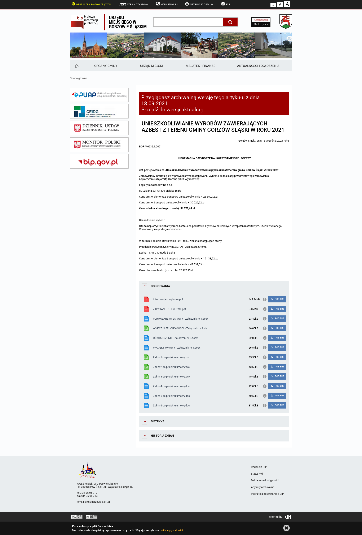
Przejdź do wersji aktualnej (172, 110)
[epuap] (99, 95)
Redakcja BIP (259, 467)
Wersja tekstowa (138, 4)
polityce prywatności (171, 530)
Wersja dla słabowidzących (93, 4)
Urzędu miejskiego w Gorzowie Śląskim (128, 22)
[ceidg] (99, 111)
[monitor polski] (99, 144)
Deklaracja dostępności (265, 480)
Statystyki (257, 473)
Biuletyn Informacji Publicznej (87, 22)
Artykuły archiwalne (262, 487)
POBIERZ (279, 299)
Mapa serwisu (169, 4)
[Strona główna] (76, 65)
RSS (228, 4)
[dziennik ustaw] (99, 128)
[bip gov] (99, 161)
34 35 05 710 (89, 492)
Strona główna (78, 78)
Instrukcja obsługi (201, 4)
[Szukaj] (230, 22)
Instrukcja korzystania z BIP (267, 493)
